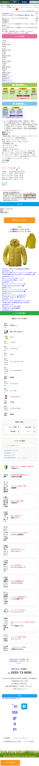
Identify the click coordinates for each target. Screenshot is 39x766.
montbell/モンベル (7, 13)
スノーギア (13, 390)
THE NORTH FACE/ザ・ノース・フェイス (15, 458)
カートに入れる (10, 762)
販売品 (12, 414)
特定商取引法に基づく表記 (12, 741)
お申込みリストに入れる (19, 220)
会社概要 (7, 738)
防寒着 (12, 377)
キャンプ (4, 2)
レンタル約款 (29, 741)
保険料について (7, 76)
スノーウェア (14, 383)
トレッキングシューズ (16, 361)
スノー (34, 2)
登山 (14, 1)
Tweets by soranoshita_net (10, 698)
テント (12, 337)
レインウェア (14, 348)
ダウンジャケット (24, 5)
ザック (12, 354)
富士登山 (24, 2)
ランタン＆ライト (15, 397)
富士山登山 (28, 427)
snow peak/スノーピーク (11, 450)
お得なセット (14, 325)
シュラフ (12, 342)
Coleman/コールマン (9, 455)
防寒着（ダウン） (11, 5)
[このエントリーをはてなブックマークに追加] (24, 706)
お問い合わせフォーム (20, 689)
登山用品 (13, 431)
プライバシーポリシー (21, 738)
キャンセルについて (8, 82)
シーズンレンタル (15, 408)
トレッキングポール (16, 370)
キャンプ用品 (13, 427)
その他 (12, 402)
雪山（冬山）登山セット (17, 331)
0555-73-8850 (21, 672)
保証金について (7, 80)
